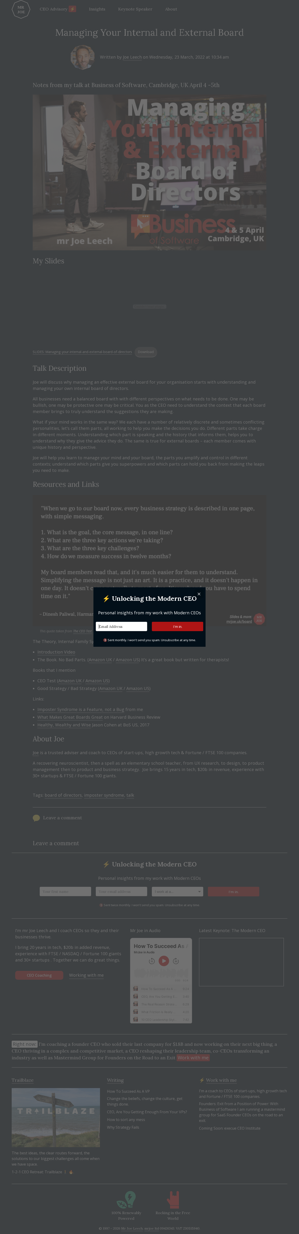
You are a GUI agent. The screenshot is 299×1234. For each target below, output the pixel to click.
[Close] (199, 593)
